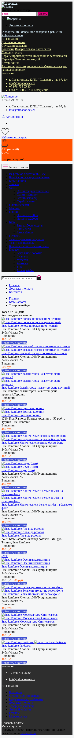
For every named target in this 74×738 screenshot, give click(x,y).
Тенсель (14, 184)
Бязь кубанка (25, 232)
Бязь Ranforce (17, 180)
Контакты (8, 49)
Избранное (54, 66)
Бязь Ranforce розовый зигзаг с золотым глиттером (34, 353)
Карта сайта (43, 49)
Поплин (14, 211)
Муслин (14, 208)
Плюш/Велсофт (19, 204)
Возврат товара (25, 49)
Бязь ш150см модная (30, 225)
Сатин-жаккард (27, 198)
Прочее (14, 249)
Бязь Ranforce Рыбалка (16, 645)
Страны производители (17, 56)
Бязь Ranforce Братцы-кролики (21, 415)
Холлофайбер (25, 270)
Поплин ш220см (27, 218)
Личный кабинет (20, 709)
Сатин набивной (27, 194)
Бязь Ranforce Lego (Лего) (18, 470)
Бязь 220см (24, 229)
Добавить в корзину (14, 342)
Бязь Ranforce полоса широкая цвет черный (30, 325)
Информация (10, 38)
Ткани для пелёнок (21, 242)
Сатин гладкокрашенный (33, 191)
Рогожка (22, 263)
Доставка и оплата (21, 25)
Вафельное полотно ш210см (27, 173)
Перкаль (14, 235)
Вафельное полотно (29, 253)
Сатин (13, 187)
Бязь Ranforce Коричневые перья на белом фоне (32, 442)
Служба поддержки (14, 45)
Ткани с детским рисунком (26, 239)
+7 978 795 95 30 (20, 86)
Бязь (12, 222)
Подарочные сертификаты (50, 56)
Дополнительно (12, 52)
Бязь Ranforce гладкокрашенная (29, 177)
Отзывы (14, 285)
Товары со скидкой (27, 59)
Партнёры (8, 59)
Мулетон (22, 259)
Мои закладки (18, 716)
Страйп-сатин (26, 201)
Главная (14, 298)
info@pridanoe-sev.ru (22, 83)
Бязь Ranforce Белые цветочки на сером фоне (31, 594)
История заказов (30, 66)
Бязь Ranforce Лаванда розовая (21, 535)
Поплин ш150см (27, 215)
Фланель (22, 256)
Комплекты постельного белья (29, 246)
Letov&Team (28, 733)
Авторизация (10, 62)
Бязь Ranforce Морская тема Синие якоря (28, 621)
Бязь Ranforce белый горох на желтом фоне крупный (36, 387)
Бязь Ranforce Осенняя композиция (24, 566)
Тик (19, 266)
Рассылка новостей (14, 69)
